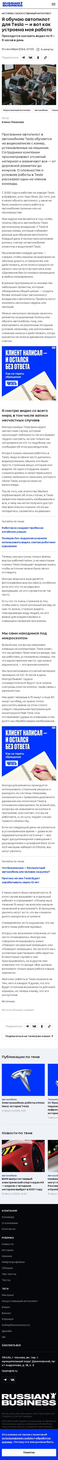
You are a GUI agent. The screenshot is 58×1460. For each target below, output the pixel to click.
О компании (10, 1223)
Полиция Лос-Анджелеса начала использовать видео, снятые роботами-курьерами (29, 542)
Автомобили (41, 110)
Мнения (7, 1256)
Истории (8, 13)
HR (3, 1337)
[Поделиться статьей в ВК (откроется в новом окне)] (31, 58)
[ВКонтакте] (13, 1380)
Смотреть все (11, 1345)
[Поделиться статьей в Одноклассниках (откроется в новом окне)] (38, 58)
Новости (8, 1244)
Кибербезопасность (16, 1325)
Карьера (7, 1319)
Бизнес (6, 1313)
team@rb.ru (9, 1371)
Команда (8, 1217)
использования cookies (18, 1438)
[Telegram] (5, 1380)
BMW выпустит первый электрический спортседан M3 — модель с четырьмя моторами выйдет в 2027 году (23, 1184)
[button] (53, 4)
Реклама (8, 1295)
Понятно (29, 1452)
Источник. (8, 1001)
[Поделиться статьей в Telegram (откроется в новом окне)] (23, 58)
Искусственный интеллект (33, 13)
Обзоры (7, 1268)
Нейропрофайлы (13, 1262)
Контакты (8, 1229)
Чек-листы (9, 1274)
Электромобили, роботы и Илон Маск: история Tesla (23, 1104)
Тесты (6, 1280)
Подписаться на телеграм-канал (27, 1036)
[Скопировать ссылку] (45, 58)
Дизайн (7, 1331)
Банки (6, 1307)
